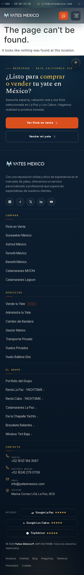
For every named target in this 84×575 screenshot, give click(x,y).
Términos (62, 558)
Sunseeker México (19, 235)
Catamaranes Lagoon (20, 280)
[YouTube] (51, 202)
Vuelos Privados (17, 348)
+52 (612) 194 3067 (25, 459)
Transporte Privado (19, 339)
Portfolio (24, 558)
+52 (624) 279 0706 (25, 471)
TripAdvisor (44, 532)
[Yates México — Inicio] (21, 15)
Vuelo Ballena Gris (18, 357)
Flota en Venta (15, 227)
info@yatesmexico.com (27, 482)
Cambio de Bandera (19, 321)
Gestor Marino (15, 330)
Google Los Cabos (44, 522)
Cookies (26, 565)
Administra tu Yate (18, 312)
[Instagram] (10, 202)
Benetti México (16, 262)
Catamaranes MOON (20, 271)
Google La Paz (50, 512)
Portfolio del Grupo (19, 381)
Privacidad (12, 565)
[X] (31, 202)
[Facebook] (20, 202)
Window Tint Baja (19, 434)
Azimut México (16, 244)
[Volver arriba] (75, 62)
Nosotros (11, 558)
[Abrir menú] (76, 16)
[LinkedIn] (41, 202)
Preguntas (47, 558)
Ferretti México (16, 253)
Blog (35, 558)
